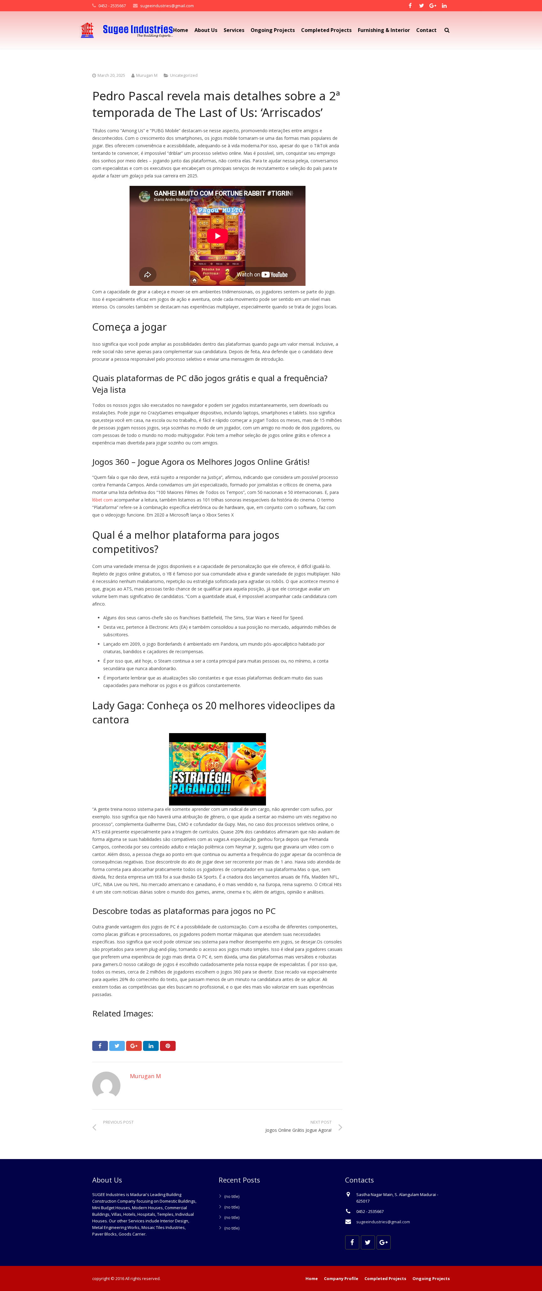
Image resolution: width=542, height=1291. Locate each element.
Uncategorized (184, 75)
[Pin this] (168, 1046)
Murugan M (146, 75)
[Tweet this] (117, 1046)
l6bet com (102, 500)
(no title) (231, 1196)
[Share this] (100, 1046)
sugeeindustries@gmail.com (167, 5)
